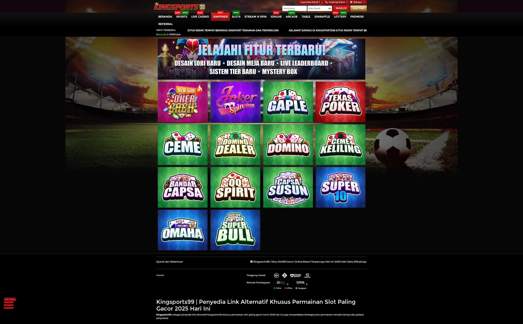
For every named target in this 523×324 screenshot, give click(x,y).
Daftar (358, 8)
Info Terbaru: (166, 30)
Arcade (292, 16)
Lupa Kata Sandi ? (310, 2)
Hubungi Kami (337, 2)
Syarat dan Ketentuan (169, 261)
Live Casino (200, 16)
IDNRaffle (322, 16)
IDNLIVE (276, 16)
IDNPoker (220, 16)
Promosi (357, 16)
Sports (181, 16)
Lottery (340, 16)
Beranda (165, 16)
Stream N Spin (256, 16)
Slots (236, 16)
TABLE (306, 16)
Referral (165, 24)
